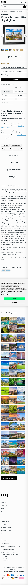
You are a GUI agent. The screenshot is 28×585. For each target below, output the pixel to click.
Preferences (14, 302)
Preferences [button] (8, 294)
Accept (14, 298)
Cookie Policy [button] (4, 292)
